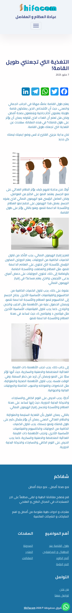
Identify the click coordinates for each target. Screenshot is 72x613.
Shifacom (29, 608)
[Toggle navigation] (36, 26)
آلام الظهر (62, 558)
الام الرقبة (62, 564)
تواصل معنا (62, 595)
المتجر (29, 552)
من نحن (64, 589)
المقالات (27, 558)
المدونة (28, 546)
